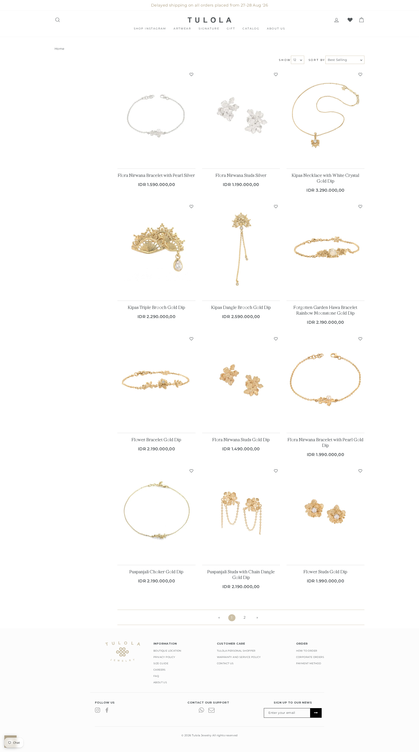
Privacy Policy (164, 657)
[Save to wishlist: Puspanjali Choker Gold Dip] (191, 471)
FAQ (156, 676)
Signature (209, 28)
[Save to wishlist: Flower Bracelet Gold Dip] (191, 339)
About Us (276, 28)
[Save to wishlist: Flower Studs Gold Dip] (360, 471)
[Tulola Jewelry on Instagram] (97, 710)
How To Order (306, 650)
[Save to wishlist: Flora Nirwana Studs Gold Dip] (276, 339)
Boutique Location (167, 650)
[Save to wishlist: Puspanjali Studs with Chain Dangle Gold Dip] (276, 471)
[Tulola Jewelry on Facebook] (107, 710)
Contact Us (225, 663)
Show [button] (285, 60)
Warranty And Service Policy (239, 657)
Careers (159, 669)
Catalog (250, 28)
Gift (231, 28)
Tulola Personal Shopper (236, 650)
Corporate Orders (310, 657)
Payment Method (308, 663)
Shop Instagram (150, 28)
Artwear (182, 28)
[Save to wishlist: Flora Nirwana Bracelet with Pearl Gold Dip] (360, 339)
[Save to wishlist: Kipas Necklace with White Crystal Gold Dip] (360, 74)
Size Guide (160, 663)
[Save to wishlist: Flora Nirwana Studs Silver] (276, 74)
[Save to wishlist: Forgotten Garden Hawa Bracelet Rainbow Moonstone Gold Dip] (360, 206)
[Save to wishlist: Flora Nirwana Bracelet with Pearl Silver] (191, 74)
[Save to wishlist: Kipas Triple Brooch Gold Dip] (191, 206)
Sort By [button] (317, 60)
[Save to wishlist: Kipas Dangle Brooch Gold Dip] (276, 206)
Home (59, 48)
